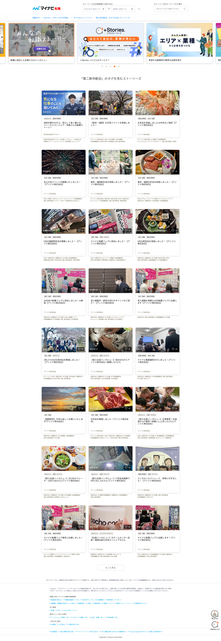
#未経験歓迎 (94, 141)
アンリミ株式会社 (97, 134)
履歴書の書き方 (56, 600)
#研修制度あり (121, 260)
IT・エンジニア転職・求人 (60, 617)
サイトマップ (82, 631)
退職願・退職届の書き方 (59, 603)
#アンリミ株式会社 (97, 139)
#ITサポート (157, 141)
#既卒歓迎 (123, 201)
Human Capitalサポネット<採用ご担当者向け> (146, 631)
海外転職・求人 (112, 617)
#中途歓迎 (110, 141)
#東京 (174, 141)
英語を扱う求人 (74, 624)
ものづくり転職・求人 (80, 617)
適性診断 (110, 600)
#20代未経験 (105, 378)
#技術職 (67, 141)
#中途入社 (77, 139)
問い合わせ (94, 631)
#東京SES (125, 199)
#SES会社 (72, 376)
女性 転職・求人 (98, 617)
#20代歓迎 (118, 319)
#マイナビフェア (64, 554)
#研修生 (57, 497)
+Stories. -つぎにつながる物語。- (56, 17)
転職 (52, 610)
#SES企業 (113, 556)
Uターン (119, 600)
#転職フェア (72, 317)
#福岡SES (148, 201)
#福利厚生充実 (48, 260)
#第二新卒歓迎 (120, 141)
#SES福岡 (119, 139)
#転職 (45, 141)
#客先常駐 (76, 260)
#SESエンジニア (58, 199)
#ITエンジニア (147, 199)
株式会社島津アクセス (51, 134)
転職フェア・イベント (124, 603)
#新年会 (107, 199)
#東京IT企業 (75, 554)
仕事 (89, 603)
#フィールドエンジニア (56, 141)
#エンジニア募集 (108, 258)
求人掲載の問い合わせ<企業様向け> (114, 631)
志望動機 (100, 600)
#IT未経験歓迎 (162, 260)
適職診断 (81, 603)
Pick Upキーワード (70, 610)
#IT (112, 317)
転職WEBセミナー (141, 603)
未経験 (53, 624)
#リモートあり (59, 201)
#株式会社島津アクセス (51, 139)
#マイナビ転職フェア (50, 554)
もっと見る (110, 567)
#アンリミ (47, 376)
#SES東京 (111, 139)
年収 (72, 603)
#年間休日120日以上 (72, 201)
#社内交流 (57, 260)
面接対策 (97, 603)
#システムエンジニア (144, 141)
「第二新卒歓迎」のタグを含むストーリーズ (112, 17)
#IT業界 (154, 139)
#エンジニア (75, 141)
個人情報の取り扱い (67, 631)
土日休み (62, 624)
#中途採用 (155, 201)
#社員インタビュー (66, 139)
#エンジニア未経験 (97, 319)
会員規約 (54, 631)
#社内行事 (103, 141)
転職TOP (36, 17)
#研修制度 (151, 438)
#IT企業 (155, 199)
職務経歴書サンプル (72, 600)
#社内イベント (105, 438)
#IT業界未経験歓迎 (104, 495)
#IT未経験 (56, 319)
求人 (59, 610)
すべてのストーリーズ (82, 17)
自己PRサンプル (88, 600)
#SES (106, 139)
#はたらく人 (160, 438)
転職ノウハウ (108, 603)
